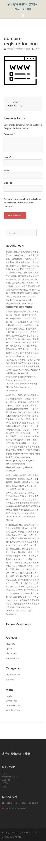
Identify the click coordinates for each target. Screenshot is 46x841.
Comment (9, 134)
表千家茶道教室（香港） (23, 4)
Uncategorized (13, 674)
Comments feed (13, 705)
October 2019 (12, 658)
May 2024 (10, 644)
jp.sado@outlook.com (16, 808)
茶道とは (6, 780)
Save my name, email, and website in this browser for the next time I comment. (22, 202)
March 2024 (11, 653)
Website (8, 183)
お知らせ (10, 679)
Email (7, 170)
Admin (37, 49)
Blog (4, 787)
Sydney (5, 837)
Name (7, 157)
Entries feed (11, 701)
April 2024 (10, 648)
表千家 (5, 783)
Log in (9, 696)
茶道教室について (10, 776)
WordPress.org (13, 710)
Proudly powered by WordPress (17, 832)
